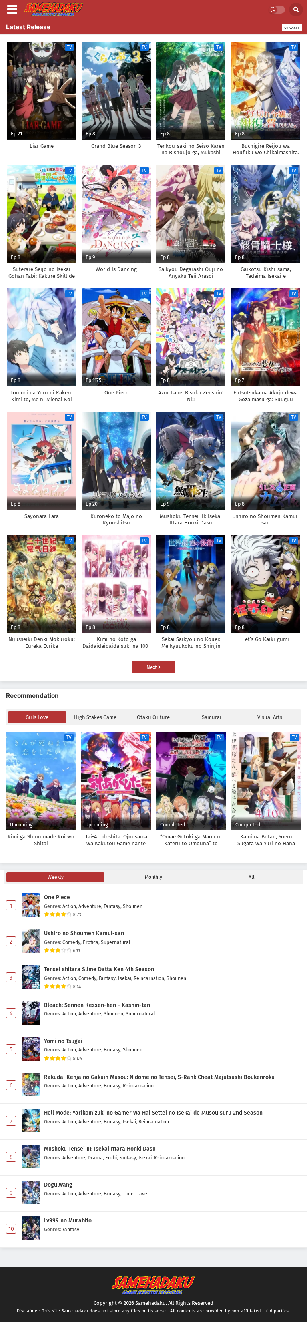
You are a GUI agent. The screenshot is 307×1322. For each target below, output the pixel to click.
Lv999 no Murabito (68, 1220)
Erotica (90, 942)
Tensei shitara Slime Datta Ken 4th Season (99, 969)
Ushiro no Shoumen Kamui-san (84, 933)
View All (292, 28)
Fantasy (112, 906)
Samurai (211, 717)
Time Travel (136, 1194)
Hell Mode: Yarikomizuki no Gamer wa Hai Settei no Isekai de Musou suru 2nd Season (153, 1112)
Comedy (71, 942)
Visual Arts (269, 717)
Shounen (132, 906)
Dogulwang (58, 1184)
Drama (95, 1158)
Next (152, 667)
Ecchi (111, 1158)
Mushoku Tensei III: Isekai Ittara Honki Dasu (99, 1148)
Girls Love (37, 717)
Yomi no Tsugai (63, 1041)
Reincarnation (149, 978)
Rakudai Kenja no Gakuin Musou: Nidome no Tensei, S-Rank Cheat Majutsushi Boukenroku (159, 1077)
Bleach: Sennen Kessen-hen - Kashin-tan (97, 1005)
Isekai (124, 978)
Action (69, 906)
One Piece (57, 897)
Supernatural (115, 942)
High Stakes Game (95, 717)
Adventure (89, 906)
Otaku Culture (153, 717)
